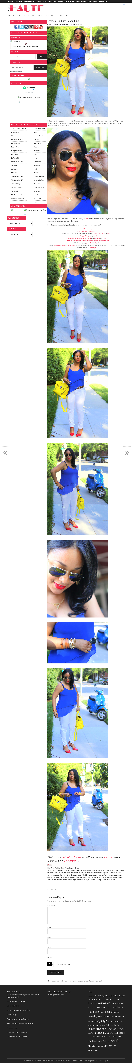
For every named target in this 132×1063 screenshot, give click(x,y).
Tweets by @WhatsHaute (55, 994)
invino (36, 158)
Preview (12, 71)
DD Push (115, 999)
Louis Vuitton (112, 1017)
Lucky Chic (121, 1017)
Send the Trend (39, 187)
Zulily (35, 202)
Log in (106, 1061)
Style (62, 868)
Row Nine (94, 1033)
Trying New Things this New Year (17, 1032)
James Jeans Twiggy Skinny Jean (81, 236)
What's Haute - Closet (72, 868)
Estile (111, 1003)
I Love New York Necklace (105, 875)
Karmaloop (37, 162)
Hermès (101, 1012)
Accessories (91, 996)
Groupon (36, 147)
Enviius (104, 1003)
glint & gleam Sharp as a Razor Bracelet (63, 875)
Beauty (97, 996)
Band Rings (92, 247)
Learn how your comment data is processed (87, 981)
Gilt (115, 1004)
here (102, 233)
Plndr (35, 169)
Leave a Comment (76, 24)
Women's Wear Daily (17, 198)
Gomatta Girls (99, 1007)
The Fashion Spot (17, 176)
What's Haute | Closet (18, 195)
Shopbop (37, 191)
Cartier (102, 1000)
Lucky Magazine (16, 150)
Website (50, 947)
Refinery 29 (15, 158)
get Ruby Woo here (92, 243)
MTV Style (14, 154)
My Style (90, 877)
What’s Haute (71, 857)
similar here (96, 233)
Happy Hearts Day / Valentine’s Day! (18, 1010)
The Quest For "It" (17, 180)
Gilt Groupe (37, 143)
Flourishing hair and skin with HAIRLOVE (20, 1023)
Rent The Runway (39, 176)
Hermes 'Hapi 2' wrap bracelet (86, 875)
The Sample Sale (106, 1037)
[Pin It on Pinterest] (49, 865)
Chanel (108, 999)
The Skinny (116, 1036)
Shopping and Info (17, 162)
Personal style (55, 880)
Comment (51, 906)
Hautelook (37, 150)
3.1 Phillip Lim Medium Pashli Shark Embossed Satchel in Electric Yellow (86, 240)
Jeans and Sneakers (13, 1006)
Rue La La (37, 184)
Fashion (57, 868)
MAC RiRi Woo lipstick (80, 877)
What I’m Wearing (86, 229)
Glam (13, 136)
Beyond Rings (88, 872)
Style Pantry (15, 165)
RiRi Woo (86, 219)
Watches (106, 1041)
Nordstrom (112, 1021)
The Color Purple (12, 1028)
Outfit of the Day (113, 1025)
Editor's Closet (38, 136)
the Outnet (37, 198)
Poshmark (34, 46)
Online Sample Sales (98, 1025)
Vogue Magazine (16, 187)
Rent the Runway (97, 1028)
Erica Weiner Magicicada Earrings (64, 245)
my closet (26, 46)
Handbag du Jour (16, 139)
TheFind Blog (15, 184)
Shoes (113, 1033)
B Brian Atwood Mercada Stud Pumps (78, 238)
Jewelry (92, 1016)
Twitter (108, 857)
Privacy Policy (60, 1061)
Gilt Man (120, 1004)
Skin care (90, 1037)
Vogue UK (14, 191)
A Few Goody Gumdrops (19, 128)
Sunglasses (97, 1037)
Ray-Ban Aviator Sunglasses (86, 231)
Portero (36, 173)
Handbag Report (16, 143)
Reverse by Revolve (40, 180)
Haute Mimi (15, 147)
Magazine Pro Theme (95, 1061)
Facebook (71, 861)
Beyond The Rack (39, 128)
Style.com (14, 169)
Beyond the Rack (109, 995)
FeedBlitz (21, 71)
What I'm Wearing (95, 880)
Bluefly (36, 132)
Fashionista (15, 132)
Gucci (108, 1007)
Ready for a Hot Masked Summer (18, 1019)
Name (49, 927)
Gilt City (36, 139)
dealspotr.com (29, 92)
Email (49, 937)
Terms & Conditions (72, 1061)
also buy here (97, 236)
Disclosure (83, 1061)
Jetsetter (115, 1012)
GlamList (90, 1008)
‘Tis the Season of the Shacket (17, 1037)
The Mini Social (39, 195)
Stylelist (13, 173)
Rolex (89, 1033)
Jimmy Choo (102, 1017)
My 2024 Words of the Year (16, 1001)
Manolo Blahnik (92, 1021)
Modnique (37, 165)
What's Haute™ (26, 8)
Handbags (117, 1007)
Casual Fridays (12, 1014)
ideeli (35, 154)
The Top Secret (95, 1041)
